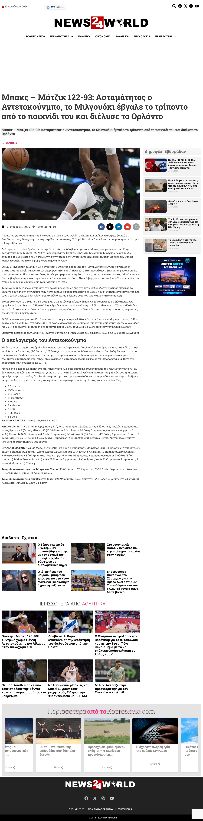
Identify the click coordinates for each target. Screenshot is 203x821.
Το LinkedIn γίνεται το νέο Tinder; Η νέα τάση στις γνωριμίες (182, 243)
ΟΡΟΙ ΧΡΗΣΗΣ (76, 809)
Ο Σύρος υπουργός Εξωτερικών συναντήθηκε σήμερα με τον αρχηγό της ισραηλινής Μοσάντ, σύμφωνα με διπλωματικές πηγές (53, 555)
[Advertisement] (101, 66)
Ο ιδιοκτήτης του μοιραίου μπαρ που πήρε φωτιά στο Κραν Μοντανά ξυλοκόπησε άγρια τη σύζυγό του (53, 578)
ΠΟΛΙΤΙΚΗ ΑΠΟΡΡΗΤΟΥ (100, 809)
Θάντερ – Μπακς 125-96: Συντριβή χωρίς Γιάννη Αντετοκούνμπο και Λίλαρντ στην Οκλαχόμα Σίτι (23, 641)
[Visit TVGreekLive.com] (172, 276)
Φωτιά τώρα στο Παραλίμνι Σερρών (183, 202)
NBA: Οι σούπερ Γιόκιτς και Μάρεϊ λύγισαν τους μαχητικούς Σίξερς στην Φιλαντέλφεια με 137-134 (68, 690)
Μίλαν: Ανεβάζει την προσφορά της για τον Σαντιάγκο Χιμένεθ (111, 688)
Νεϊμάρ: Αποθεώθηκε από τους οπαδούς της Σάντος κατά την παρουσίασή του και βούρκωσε (24, 690)
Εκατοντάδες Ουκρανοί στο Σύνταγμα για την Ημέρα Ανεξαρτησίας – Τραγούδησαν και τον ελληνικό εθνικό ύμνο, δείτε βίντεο (123, 582)
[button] (101, 226)
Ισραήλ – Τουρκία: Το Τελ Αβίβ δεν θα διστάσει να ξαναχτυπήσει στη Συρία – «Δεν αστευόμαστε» (182, 163)
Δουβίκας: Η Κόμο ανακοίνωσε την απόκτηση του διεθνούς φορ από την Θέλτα (69, 641)
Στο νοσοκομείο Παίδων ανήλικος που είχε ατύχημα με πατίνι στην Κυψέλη (123, 550)
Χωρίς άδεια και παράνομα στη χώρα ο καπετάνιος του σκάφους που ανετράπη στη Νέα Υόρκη (183, 223)
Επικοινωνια (125, 809)
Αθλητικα (11, 143)
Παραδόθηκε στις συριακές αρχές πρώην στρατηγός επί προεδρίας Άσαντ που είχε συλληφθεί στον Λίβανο (183, 184)
